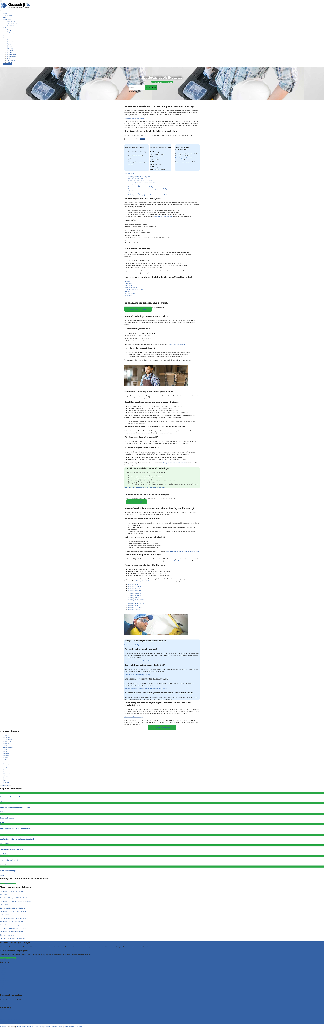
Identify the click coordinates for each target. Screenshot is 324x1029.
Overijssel (10, 50)
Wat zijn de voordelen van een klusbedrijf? (141, 187)
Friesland (9, 44)
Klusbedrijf (3, 1026)
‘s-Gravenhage (7, 739)
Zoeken (142, 138)
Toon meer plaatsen (5, 785)
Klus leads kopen (5, 1001)
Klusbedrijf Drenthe (134, 584)
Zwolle (5, 768)
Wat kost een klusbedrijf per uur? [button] (134, 645)
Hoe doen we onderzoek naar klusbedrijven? (14, 1016)
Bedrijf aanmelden (5, 1003)
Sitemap (18, 1026)
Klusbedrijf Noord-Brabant (136, 600)
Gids (4, 18)
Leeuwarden (7, 780)
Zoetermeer (6, 770)
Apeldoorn (6, 766)
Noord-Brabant (11, 54)
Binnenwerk (7, 20)
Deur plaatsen (11, 26)
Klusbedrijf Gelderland (134, 590)
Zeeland (9, 62)
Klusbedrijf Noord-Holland (136, 603)
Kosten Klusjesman (9, 36)
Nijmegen (6, 754)
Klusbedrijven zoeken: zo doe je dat (139, 177)
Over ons (9, 16)
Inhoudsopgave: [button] (129, 173)
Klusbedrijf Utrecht (133, 605)
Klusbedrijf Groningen (134, 594)
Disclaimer (47, 1026)
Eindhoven (6, 743)
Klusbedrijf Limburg (133, 598)
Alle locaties (3, 991)
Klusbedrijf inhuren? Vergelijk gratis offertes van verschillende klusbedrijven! (151, 195)
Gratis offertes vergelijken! (162, 728)
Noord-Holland (11, 56)
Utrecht (9, 58)
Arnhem (5, 760)
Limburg (9, 52)
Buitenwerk (6, 28)
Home (5, 13)
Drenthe (9, 40)
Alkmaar (5, 776)
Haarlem (5, 758)
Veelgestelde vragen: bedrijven (9, 1021)
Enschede (6, 756)
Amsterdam (6, 735)
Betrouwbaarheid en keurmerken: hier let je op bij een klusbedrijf (147, 189)
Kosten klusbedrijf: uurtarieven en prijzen (140, 181)
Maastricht (6, 774)
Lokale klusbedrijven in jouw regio (138, 191)
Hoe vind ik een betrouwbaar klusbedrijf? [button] (137, 661)
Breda (5, 752)
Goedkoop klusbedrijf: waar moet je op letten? (142, 183)
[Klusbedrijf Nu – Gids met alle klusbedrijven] (15, 8)
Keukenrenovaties (129, 293)
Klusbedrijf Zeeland (134, 609)
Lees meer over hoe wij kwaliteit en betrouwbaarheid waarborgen (144, 487)
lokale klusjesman (179, 561)
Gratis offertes (7, 64)
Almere (5, 750)
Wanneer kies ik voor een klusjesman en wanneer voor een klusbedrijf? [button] (146, 688)
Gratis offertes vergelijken (138, 309)
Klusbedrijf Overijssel (134, 596)
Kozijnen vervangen (13, 32)
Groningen (10, 48)
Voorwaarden (39, 1026)
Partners (54, 1026)
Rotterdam (6, 737)
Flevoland (10, 42)
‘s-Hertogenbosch (9, 764)
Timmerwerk (10, 34)
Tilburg (5, 745)
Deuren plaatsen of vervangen (133, 289)
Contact (2, 1023)
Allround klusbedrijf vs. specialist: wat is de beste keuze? (145, 185)
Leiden (5, 772)
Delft (4, 778)
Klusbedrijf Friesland (134, 588)
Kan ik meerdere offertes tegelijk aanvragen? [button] (138, 675)
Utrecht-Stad (7, 741)
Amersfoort (6, 762)
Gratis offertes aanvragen (8, 883)
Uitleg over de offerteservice (9, 1012)
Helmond (6, 782)
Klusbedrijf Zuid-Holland (135, 607)
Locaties (6, 38)
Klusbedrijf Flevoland (134, 586)
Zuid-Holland (11, 60)
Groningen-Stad (8, 748)
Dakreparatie (11, 30)
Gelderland (10, 46)
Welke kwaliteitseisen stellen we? (10, 1014)
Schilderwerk (11, 22)
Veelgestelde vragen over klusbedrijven (140, 193)
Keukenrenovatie (12, 24)
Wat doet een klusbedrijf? (135, 179)
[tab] (162, 645)
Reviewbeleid (81, 1026)
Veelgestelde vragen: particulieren (10, 1019)
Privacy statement (27, 1026)
